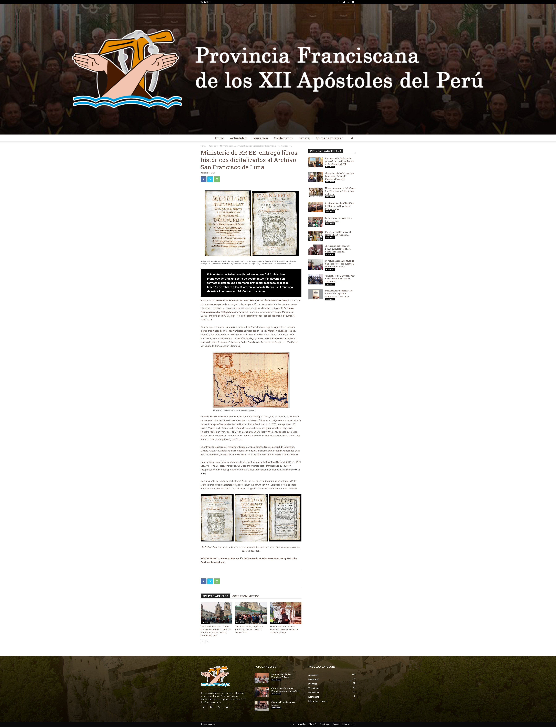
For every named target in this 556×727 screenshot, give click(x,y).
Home (203, 146)
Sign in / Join (205, 2)
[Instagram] (343, 2)
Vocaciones (276, 708)
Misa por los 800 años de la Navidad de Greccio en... (338, 233)
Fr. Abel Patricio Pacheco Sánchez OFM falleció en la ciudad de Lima (284, 629)
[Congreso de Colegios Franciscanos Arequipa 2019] (262, 692)
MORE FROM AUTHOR (245, 596)
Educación (260, 138)
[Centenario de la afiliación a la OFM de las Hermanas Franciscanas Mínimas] (315, 207)
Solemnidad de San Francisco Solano (281, 676)
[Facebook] (339, 2)
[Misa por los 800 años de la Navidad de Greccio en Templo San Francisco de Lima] (315, 236)
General (305, 138)
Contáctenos (283, 138)
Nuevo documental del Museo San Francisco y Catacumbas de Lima (340, 191)
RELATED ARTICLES (215, 596)
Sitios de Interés (328, 138)
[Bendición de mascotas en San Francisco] (315, 222)
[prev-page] (202, 641)
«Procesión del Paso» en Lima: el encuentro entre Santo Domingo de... (338, 249)
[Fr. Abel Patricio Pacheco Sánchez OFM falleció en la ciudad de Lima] (285, 613)
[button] (351, 138)
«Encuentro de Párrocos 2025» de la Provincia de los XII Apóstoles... (340, 278)
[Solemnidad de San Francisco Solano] (262, 678)
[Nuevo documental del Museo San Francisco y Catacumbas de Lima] (315, 192)
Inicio (219, 138)
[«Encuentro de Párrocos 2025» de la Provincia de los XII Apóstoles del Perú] (315, 279)
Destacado (213, 146)
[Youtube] (353, 2)
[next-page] (207, 641)
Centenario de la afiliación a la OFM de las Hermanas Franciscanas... (339, 206)
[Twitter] (348, 2)
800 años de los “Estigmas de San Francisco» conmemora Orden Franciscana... (339, 263)
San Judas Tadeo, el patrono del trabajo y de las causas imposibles (249, 629)
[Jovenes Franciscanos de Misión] (262, 706)
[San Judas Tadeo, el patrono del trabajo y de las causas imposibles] (251, 613)
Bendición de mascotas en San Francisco (338, 219)
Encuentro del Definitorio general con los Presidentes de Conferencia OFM (339, 161)
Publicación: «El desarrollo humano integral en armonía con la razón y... (338, 293)
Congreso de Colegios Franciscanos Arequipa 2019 (285, 690)
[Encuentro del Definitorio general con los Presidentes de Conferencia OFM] (315, 162)
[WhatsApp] (217, 179)
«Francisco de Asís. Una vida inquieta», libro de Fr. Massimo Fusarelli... (339, 176)
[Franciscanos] (278, 69)
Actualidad (238, 138)
